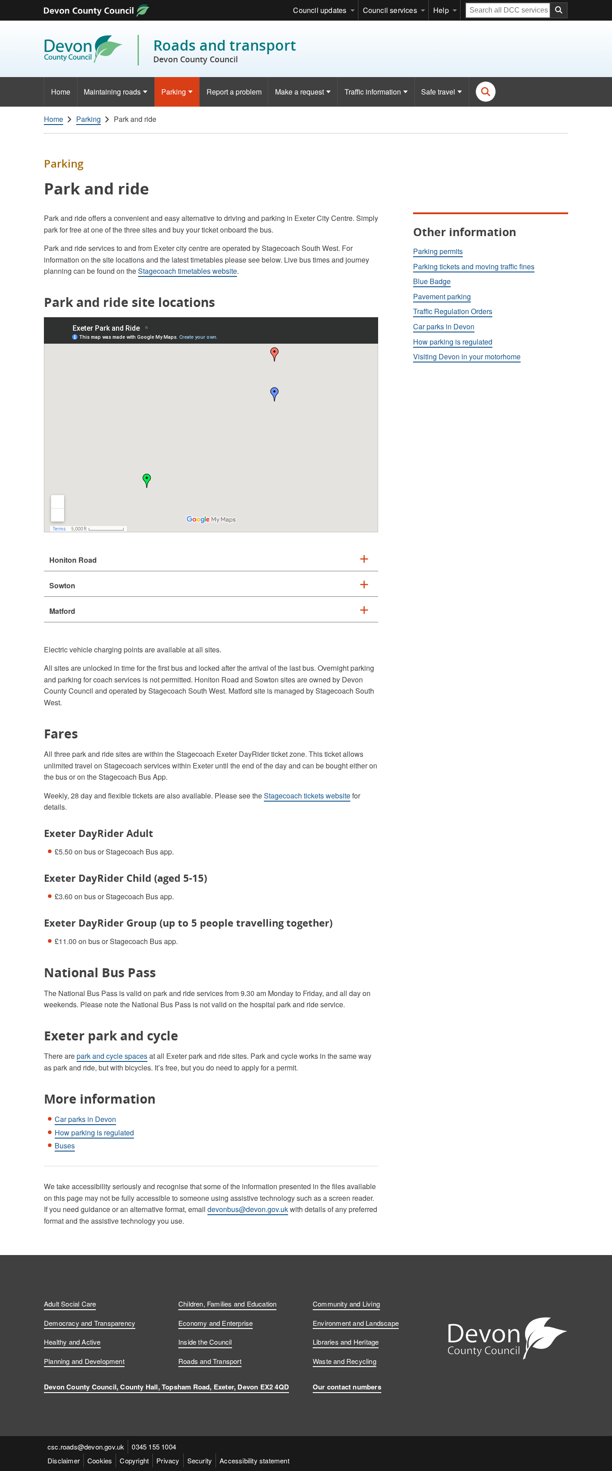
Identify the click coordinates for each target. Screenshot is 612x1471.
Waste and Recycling (344, 1361)
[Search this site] (486, 92)
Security (199, 1460)
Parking (173, 91)
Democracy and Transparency (89, 1323)
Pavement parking (442, 296)
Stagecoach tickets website (307, 795)
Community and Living (346, 1303)
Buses (65, 1145)
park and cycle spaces (112, 1056)
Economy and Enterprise (215, 1323)
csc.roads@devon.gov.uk (85, 1446)
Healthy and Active (72, 1341)
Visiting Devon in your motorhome (467, 356)
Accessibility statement (254, 1460)
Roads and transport (224, 50)
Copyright (134, 1460)
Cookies (99, 1460)
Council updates (319, 10)
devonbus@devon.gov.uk (247, 1209)
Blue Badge (432, 281)
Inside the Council (205, 1341)
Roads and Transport (209, 1361)
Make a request (299, 91)
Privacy (167, 1460)
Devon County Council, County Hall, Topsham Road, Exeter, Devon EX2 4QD (166, 1387)
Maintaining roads (112, 91)
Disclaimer (63, 1460)
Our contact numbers (347, 1387)
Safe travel (438, 91)
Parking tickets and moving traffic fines (473, 266)
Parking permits (438, 251)
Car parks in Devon (85, 1119)
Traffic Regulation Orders (452, 311)
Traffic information (373, 91)
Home (60, 91)
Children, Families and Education (227, 1303)
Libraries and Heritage (346, 1341)
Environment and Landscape (356, 1323)
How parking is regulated (94, 1132)
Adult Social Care (70, 1303)
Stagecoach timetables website (187, 271)
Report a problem (234, 91)
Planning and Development (84, 1361)
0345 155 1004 (154, 1446)
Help (441, 10)
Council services (390, 10)
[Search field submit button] (559, 10)
